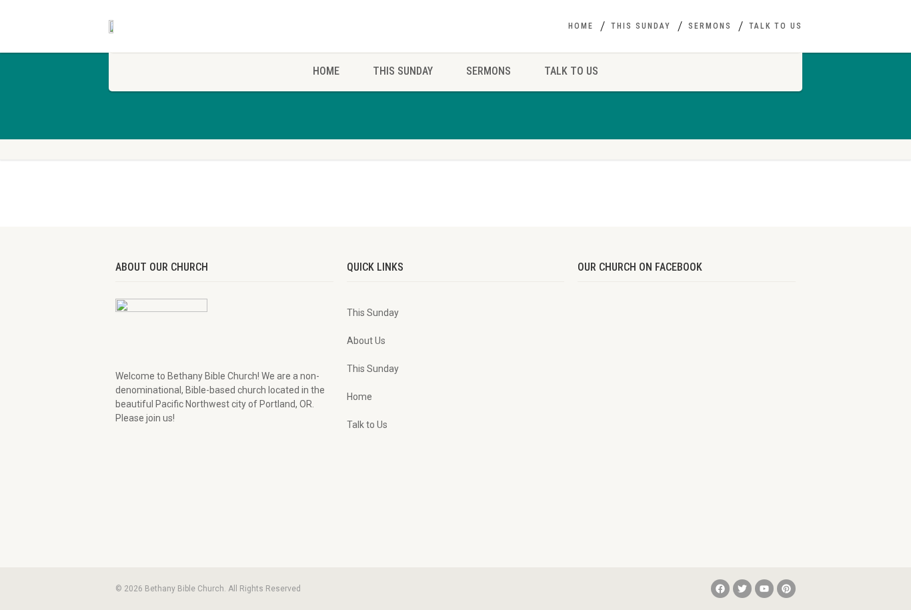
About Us (366, 340)
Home (581, 26)
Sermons (710, 26)
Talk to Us (775, 26)
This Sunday (641, 26)
